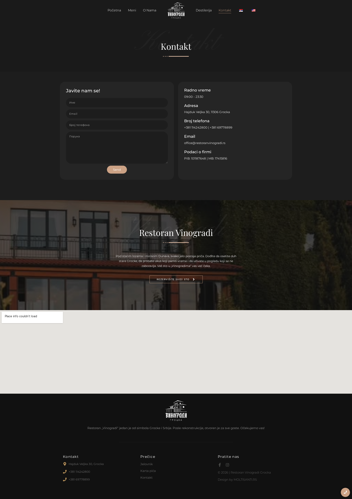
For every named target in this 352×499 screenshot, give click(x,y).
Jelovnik (146, 464)
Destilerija (204, 10)
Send (117, 170)
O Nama (149, 10)
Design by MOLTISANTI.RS (237, 479)
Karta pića (148, 471)
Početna (114, 10)
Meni (132, 10)
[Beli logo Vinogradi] (176, 410)
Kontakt (225, 10)
